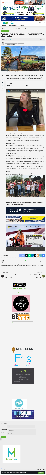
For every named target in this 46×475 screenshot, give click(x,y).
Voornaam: (3, 426)
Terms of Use (23, 472)
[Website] (42, 261)
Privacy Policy (17, 472)
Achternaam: (4, 429)
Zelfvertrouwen (11, 85)
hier (9, 204)
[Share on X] (8, 40)
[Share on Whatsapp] (29, 255)
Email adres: (4, 432)
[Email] (38, 255)
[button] (41, 473)
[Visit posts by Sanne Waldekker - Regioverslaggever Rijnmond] (2, 261)
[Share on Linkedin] (32, 255)
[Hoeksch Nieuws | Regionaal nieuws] (8, 22)
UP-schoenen (30, 85)
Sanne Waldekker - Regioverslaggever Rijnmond (14, 42)
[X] (42, 469)
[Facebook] (40, 469)
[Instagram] (44, 261)
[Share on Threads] (35, 255)
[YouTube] (44, 469)
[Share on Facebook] (6, 40)
